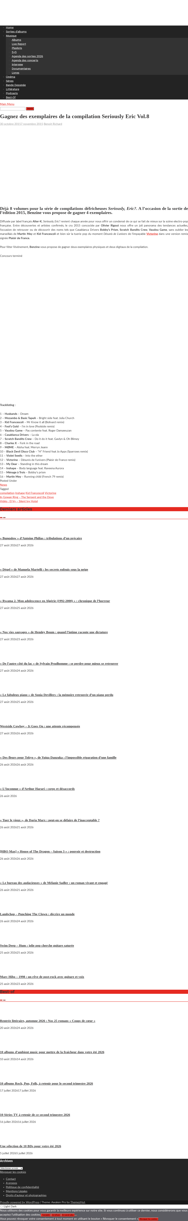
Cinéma (10, 77)
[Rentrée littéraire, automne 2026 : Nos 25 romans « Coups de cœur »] (9, 1013)
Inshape (20, 493)
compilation (7, 493)
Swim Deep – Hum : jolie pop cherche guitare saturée (37, 945)
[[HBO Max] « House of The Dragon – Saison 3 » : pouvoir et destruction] (9, 844)
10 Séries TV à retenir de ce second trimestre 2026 (35, 1114)
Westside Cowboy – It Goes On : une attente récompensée (40, 726)
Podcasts (12, 93)
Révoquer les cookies (13, 1172)
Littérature (12, 89)
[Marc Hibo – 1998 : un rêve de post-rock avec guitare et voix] (9, 969)
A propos (11, 1183)
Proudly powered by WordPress (19, 1202)
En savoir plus (68, 1215)
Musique (11, 35)
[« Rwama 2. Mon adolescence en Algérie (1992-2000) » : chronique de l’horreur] (9, 593)
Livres (15, 72)
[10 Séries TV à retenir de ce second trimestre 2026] (9, 1107)
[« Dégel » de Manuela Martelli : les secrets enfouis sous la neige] (9, 562)
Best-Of (11, 97)
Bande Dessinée (16, 85)
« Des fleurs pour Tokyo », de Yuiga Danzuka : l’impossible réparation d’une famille (58, 757)
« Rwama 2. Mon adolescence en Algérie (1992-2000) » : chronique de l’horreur (55, 601)
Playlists (17, 48)
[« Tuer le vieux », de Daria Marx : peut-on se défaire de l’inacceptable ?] (9, 812)
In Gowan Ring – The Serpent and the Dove (27, 497)
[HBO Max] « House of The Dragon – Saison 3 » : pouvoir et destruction (50, 851)
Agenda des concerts (25, 60)
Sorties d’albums (16, 31)
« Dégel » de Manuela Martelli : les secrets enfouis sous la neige (44, 569)
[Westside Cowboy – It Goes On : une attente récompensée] (9, 718)
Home (10, 27)
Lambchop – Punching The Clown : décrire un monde (37, 914)
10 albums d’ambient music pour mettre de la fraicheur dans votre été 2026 (52, 1052)
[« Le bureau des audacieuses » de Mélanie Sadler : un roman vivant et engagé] (9, 875)
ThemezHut (77, 1202)
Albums (16, 40)
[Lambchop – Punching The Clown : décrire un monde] (9, 906)
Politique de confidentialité (22, 1187)
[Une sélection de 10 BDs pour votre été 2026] (9, 1138)
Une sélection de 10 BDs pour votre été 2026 (30, 1146)
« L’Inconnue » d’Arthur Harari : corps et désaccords (37, 789)
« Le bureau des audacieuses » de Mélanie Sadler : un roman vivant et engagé (54, 883)
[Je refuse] (76, 1215)
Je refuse (56, 1215)
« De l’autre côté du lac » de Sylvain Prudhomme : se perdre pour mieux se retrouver (59, 663)
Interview (17, 64)
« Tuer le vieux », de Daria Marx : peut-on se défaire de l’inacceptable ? (50, 820)
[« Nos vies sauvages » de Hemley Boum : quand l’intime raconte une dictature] (9, 624)
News (3, 485)
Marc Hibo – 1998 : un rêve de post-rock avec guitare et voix (42, 977)
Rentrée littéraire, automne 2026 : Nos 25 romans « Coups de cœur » (47, 1021)
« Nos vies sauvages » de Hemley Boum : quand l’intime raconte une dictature (54, 632)
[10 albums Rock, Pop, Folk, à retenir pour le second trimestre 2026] (9, 1076)
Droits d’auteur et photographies (26, 1195)
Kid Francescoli (35, 493)
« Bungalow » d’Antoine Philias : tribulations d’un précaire (41, 538)
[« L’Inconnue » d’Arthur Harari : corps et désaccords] (9, 781)
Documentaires (21, 68)
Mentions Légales (16, 1191)
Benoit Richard (53, 124)
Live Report (19, 44)
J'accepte (46, 1215)
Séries (10, 81)
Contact (11, 1179)
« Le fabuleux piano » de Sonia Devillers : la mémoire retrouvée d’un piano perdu (56, 695)
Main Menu (7, 104)
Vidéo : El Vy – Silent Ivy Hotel (19, 501)
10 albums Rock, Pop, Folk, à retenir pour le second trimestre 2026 (46, 1083)
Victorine (152, 234)
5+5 (14, 52)
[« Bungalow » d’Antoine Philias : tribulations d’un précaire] (9, 530)
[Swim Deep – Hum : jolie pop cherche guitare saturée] (9, 938)
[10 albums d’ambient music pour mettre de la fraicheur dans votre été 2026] (9, 1044)
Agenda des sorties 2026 (27, 56)
